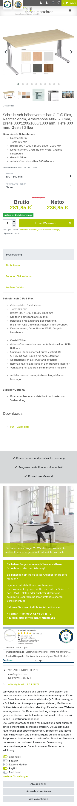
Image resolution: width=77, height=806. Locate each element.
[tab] (38, 254)
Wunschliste (13, 233)
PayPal (13, 768)
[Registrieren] (47, 3)
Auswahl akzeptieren (38, 791)
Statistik (13, 760)
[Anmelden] (41, 3)
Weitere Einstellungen (16, 776)
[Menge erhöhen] (14, 221)
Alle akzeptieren (38, 798)
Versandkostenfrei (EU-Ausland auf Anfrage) (39, 229)
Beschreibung (14, 254)
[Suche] (53, 3)
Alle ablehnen (38, 783)
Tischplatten (13, 265)
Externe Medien (18, 764)
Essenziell (15, 756)
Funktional (15, 772)
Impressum (9, 742)
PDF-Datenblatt (19, 426)
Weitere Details (15, 287)
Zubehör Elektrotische (19, 276)
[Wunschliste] (58, 3)
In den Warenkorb (45, 223)
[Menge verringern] (14, 225)
